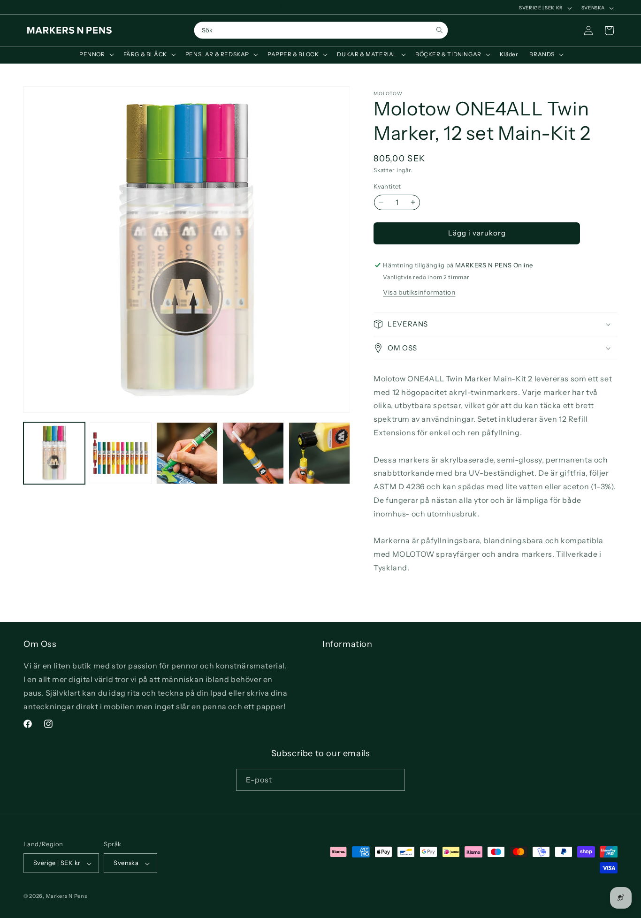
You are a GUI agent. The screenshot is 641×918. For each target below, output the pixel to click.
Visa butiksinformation (419, 292)
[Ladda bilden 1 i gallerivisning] (54, 453)
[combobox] (321, 30)
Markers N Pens (66, 896)
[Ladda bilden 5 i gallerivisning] (319, 453)
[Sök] (439, 30)
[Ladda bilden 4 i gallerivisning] (253, 453)
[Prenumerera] (394, 779)
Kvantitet (387, 186)
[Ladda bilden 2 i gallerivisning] (120, 453)
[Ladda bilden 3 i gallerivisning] (187, 453)
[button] (96, 54)
